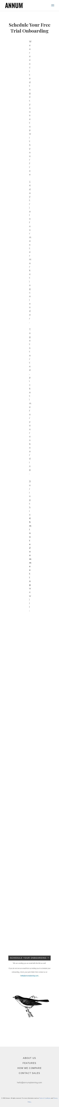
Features (29, 1063)
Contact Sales (29, 1073)
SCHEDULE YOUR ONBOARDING (28, 958)
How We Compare (29, 1068)
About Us (29, 1058)
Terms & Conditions (44, 1098)
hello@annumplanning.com (29, 975)
